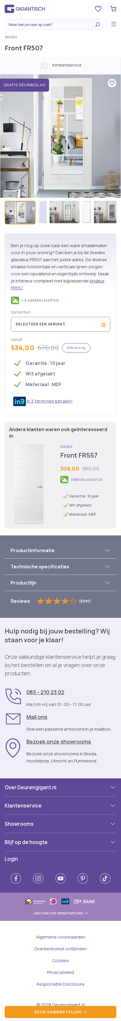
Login (11, 858)
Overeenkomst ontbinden (60, 949)
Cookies (60, 960)
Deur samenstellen (58, 1012)
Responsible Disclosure (61, 984)
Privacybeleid (60, 972)
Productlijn (23, 583)
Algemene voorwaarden (60, 937)
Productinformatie (33, 550)
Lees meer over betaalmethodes (58, 913)
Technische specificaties (40, 566)
